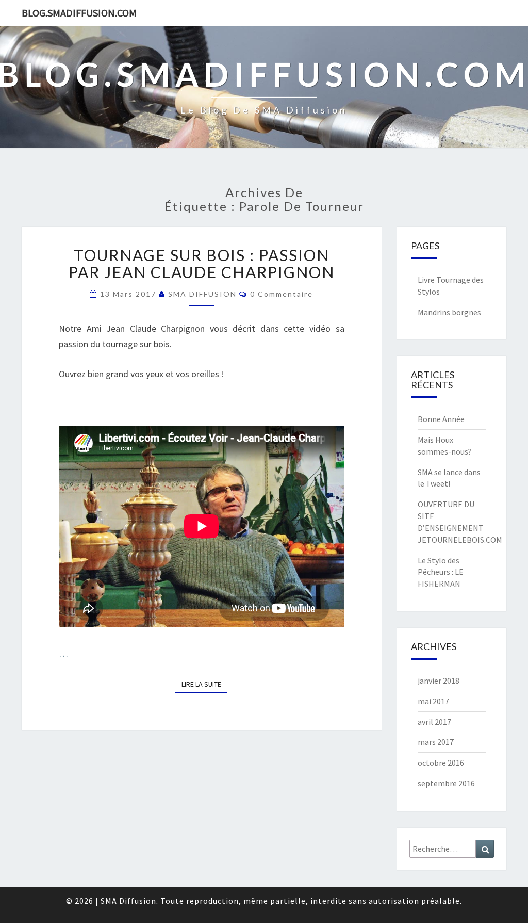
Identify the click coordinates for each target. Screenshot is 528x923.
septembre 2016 (446, 783)
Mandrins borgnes (449, 312)
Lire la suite (204, 684)
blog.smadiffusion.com (79, 12)
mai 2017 (433, 701)
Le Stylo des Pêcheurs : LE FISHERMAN (441, 572)
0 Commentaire (281, 293)
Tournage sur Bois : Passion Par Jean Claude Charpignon (202, 263)
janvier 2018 (438, 680)
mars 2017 (436, 742)
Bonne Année (441, 419)
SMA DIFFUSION (202, 293)
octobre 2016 (441, 762)
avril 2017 (434, 722)
